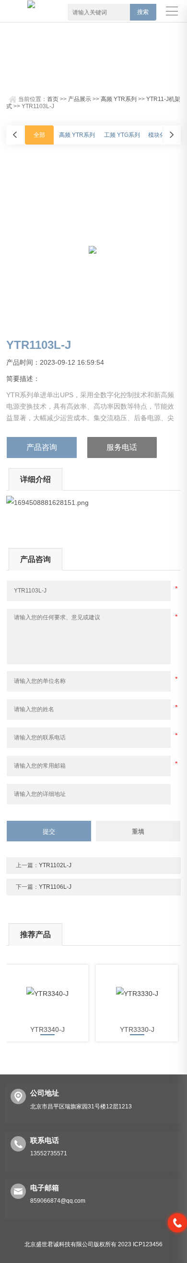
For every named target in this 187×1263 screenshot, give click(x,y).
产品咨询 (41, 447)
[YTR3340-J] (47, 993)
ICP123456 (148, 1244)
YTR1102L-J (55, 865)
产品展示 (79, 99)
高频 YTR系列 (119, 99)
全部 (39, 135)
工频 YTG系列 (122, 135)
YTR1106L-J (55, 886)
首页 (52, 99)
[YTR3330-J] (137, 993)
